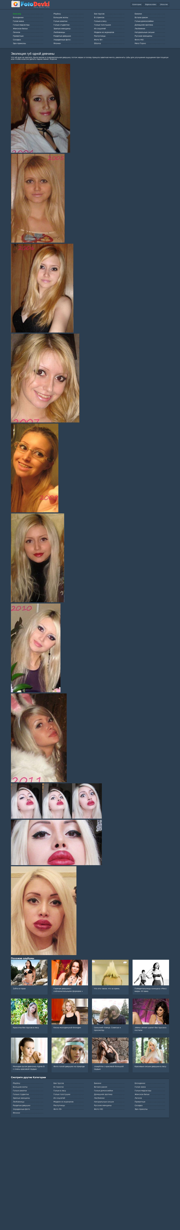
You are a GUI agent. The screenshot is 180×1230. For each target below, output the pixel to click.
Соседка (138, 1105)
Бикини (97, 1083)
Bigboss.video (150, 4)
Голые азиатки (20, 1091)
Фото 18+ (57, 1109)
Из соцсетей (59, 1098)
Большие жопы (20, 1087)
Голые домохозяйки (103, 1091)
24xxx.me (164, 4)
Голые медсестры (143, 1091)
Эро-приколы (141, 1109)
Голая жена (140, 1087)
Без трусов (58, 1083)
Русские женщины (103, 1105)
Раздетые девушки (21, 1105)
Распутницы (59, 1105)
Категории (136, 4)
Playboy (16, 1083)
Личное (138, 1098)
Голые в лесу (59, 1091)
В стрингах (58, 1087)
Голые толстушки (61, 1094)
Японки (16, 1113)
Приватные (140, 1102)
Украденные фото (21, 1109)
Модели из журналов (63, 1102)
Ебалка (97, 43)
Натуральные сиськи (104, 1102)
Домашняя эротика (103, 1094)
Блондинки (140, 1083)
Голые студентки (21, 1094)
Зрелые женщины (21, 1098)
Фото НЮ (98, 1109)
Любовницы (18, 1102)
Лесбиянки (99, 1098)
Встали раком (100, 1087)
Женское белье (142, 1094)
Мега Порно (140, 43)
